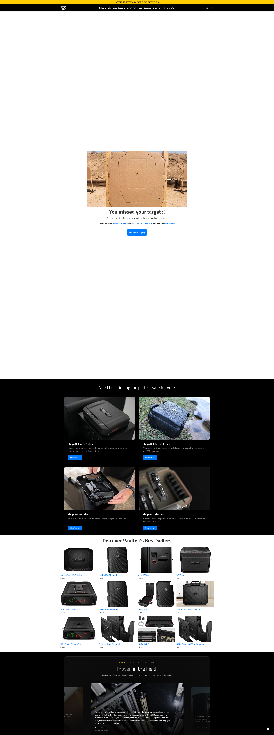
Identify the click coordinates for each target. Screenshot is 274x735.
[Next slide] (172, 559)
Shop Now (73, 457)
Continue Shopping (137, 232)
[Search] (202, 8)
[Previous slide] (141, 559)
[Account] (207, 8)
